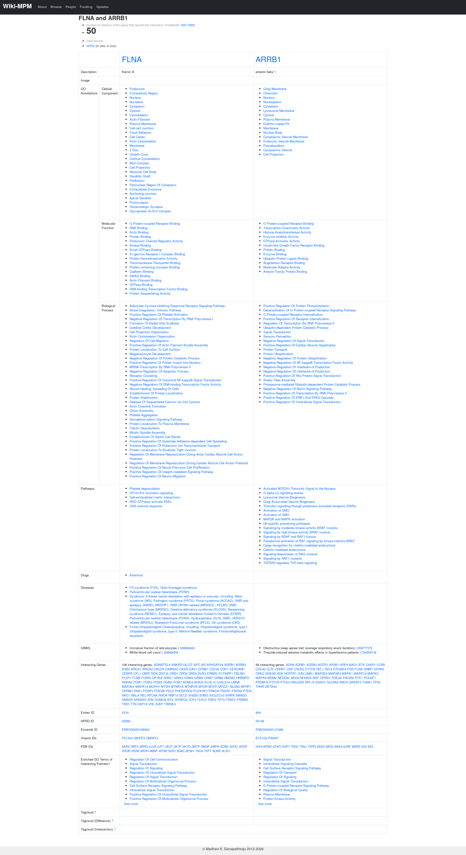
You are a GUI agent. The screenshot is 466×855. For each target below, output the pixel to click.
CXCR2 (299, 669)
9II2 (364, 746)
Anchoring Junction (143, 193)
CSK (289, 669)
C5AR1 (371, 664)
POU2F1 (370, 677)
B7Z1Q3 (261, 738)
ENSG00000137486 (269, 729)
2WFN (214, 746)
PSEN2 (237, 691)
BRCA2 (147, 669)
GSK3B (270, 673)
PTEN (247, 691)
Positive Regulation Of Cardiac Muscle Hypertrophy (299, 345)
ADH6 (290, 664)
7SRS (312, 746)
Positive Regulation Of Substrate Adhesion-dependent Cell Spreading (178, 441)
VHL (151, 704)
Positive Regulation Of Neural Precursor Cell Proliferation (170, 467)
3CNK (224, 746)
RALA (135, 695)
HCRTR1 (290, 673)
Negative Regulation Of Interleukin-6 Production (296, 367)
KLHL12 (210, 682)
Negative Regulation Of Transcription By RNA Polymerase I (171, 318)
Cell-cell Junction (142, 128)
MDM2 (272, 677)
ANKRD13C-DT (182, 664)
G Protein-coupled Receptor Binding (155, 223)
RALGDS (297, 682)
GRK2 (260, 673)
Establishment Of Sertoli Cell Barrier (155, 436)
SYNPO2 (181, 699)
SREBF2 (355, 682)
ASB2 (126, 669)
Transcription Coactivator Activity (286, 227)
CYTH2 (310, 669)
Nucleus (135, 97)
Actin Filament (140, 119)
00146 (260, 721)
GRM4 (188, 677)
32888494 (186, 648)
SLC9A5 (332, 682)
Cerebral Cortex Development (150, 327)
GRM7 (208, 677)
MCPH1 (154, 686)
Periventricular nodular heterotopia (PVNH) (159, 591)
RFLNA (152, 695)
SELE (183, 695)
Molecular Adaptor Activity (281, 267)
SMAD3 (241, 695)
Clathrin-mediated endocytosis (284, 549)
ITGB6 (167, 682)
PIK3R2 (348, 677)
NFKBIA (306, 677)
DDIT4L (163, 673)
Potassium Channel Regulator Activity (156, 241)
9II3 (370, 746)
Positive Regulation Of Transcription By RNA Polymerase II (305, 393)
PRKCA (213, 691)
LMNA (235, 682)
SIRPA (230, 695)
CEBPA (127, 673)
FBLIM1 (239, 673)
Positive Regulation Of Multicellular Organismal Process (169, 798)
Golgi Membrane (274, 88)
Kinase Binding (140, 245)
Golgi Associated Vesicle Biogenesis (289, 501)
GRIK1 (168, 677)
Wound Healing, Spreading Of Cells (154, 388)
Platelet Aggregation (144, 415)
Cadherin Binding (141, 271)
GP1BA (157, 677)
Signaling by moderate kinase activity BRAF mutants (300, 527)
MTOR (203, 686)
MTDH (165, 686)
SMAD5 (127, 699)
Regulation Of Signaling (146, 768)
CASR (183, 669)
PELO (170, 691)
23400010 (368, 652)
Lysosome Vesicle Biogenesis (284, 497)
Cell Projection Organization (149, 332)
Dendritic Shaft (140, 176)
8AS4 (338, 746)
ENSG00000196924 (136, 729)
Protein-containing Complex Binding (155, 267)
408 (258, 712)
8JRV (347, 746)
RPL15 (310, 682)
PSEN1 (225, 691)
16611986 (187, 25)
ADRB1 (300, 664)
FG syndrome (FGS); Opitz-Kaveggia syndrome (163, 587)
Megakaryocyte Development (150, 353)
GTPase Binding (141, 284)
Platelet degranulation (145, 488)
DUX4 (202, 673)
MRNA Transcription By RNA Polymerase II (160, 367)
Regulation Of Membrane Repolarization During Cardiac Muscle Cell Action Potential (189, 463)
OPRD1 (325, 677)
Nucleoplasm (272, 102)
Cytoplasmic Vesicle (277, 150)
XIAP (159, 704)
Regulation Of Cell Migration (149, 340)
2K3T (169, 746)
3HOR (126, 750)
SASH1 (321, 682)
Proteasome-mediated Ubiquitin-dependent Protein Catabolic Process (311, 384)
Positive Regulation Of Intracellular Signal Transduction (302, 401)
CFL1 (137, 673)
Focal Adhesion (140, 132)
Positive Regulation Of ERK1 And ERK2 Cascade (298, 397)
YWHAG (170, 704)
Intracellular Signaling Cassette (285, 763)
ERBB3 (212, 673)
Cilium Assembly (141, 410)
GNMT (368, 669)
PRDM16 (262, 682)
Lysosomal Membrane (278, 110)
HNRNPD (242, 677)
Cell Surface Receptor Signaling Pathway (158, 785)
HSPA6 (127, 682)
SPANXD (140, 699)
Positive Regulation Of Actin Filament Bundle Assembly (169, 345)
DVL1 (320, 669)
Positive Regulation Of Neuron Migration (158, 476)
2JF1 (160, 746)
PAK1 (138, 691)
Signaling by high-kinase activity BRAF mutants (297, 532)
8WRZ (356, 746)
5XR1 (172, 750)
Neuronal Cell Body (143, 171)
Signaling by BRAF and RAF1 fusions (289, 536)
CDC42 (214, 669)
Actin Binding (139, 232)
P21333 (127, 738)
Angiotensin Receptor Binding (284, 262)
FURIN (146, 677)
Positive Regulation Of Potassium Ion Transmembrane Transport (175, 445)
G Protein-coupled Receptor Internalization (293, 314)
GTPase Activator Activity (281, 241)
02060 (126, 721)
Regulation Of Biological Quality (285, 790)
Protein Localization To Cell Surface (155, 349)
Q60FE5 (139, 738)
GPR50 (379, 669)
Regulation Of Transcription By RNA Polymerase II (298, 323)
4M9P (154, 750)
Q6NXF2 (152, 738)
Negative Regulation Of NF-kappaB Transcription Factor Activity (308, 362)
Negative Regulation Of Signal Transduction (294, 340)
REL (143, 695)
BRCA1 (136, 669)
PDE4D (337, 677)
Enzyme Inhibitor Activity (281, 236)
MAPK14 (141, 686)
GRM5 (198, 677)
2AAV (126, 746)
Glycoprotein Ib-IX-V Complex (150, 211)
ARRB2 (241, 664)
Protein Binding (140, 236)
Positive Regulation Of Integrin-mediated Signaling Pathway (171, 471)
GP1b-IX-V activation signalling (151, 492)
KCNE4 (188, 682)
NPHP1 (246, 686)
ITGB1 (137, 682)
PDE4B (159, 691)
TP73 (221, 699)
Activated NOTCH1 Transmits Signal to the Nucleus (299, 488)
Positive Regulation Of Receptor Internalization (296, 318)
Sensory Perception (277, 336)
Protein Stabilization (144, 397)
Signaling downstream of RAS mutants (290, 554)
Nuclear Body (272, 132)
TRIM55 (242, 699)
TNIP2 (211, 699)
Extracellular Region (144, 93)
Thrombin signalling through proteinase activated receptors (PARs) (309, 506)
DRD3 (193, 673)
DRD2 (183, 673)
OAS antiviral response (146, 506)
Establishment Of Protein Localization (156, 393)
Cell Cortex (137, 136)
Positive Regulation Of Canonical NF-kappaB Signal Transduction (175, 380)
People (71, 6)
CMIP (146, 673)
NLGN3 (235, 686)
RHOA (162, 695)
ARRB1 (268, 58)
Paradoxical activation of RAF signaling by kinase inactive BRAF (309, 541)
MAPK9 (261, 677)
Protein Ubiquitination (278, 353)
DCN (154, 673)
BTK (361, 664)
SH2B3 (193, 695)
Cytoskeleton (139, 115)
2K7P (178, 746)
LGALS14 (223, 682)
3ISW (135, 750)
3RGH (144, 750)
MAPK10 (360, 673)
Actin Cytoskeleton (143, 141)
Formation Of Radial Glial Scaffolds (154, 323)
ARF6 (344, 664)
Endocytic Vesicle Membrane (283, 141)
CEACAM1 (237, 669)
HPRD (90, 46)
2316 (125, 712)
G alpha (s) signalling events (283, 492)
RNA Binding (139, 227)
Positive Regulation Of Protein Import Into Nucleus (165, 362)
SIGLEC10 (216, 695)
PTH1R (274, 682)
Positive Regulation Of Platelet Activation (159, 314)
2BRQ (144, 746)
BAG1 (353, 664)
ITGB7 (177, 682)
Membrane (137, 145)
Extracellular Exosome (145, 189)
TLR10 (201, 699)
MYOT (212, 686)
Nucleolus (136, 102)
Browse (56, 6)
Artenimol (136, 575)
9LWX (217, 750)
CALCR (159, 669)
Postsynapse (139, 202)
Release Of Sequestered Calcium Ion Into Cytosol (165, 401)
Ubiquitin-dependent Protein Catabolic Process (296, 327)
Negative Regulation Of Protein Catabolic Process (165, 358)
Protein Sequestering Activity (150, 293)
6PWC (267, 746)
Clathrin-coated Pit (276, 123)
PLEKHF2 (200, 691)
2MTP (195, 746)
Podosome (137, 88)
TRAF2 (231, 699)
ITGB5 (157, 682)
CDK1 (224, 669)
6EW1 (190, 750)
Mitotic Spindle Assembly (148, 432)
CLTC (270, 669)
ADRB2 (312, 664)
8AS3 (329, 746)
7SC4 (199, 750)
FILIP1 (126, 677)
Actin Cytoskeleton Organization (152, 336)
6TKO (277, 746)
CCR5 (381, 664)
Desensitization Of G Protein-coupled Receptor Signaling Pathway (309, 310)
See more (131, 803)
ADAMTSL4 (162, 664)
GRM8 (218, 677)
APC (197, 664)
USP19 (142, 704)
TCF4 (192, 699)
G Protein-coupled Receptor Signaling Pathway (296, 785)
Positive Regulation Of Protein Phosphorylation (296, 305)
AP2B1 (334, 664)
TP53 (376, 682)
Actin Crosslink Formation (148, 406)
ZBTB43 (271, 686)
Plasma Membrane (143, 123)
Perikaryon (137, 180)
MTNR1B (191, 686)
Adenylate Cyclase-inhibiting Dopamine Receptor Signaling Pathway (177, 305)
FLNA (132, 58)
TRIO (125, 704)
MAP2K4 (128, 686)
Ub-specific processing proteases (286, 523)
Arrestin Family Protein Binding (285, 271)
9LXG (226, 750)
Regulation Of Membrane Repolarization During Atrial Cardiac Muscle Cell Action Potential (186, 456)
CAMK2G (171, 669)
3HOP (243, 746)
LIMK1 (309, 673)
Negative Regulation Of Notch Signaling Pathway (297, 388)
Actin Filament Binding (145, 280)
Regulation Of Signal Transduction (153, 776)
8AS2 (321, 746)
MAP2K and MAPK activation (284, 519)
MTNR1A (177, 686)
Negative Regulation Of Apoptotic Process (159, 371)
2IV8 (259, 746)
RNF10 (173, 695)
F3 (220, 673)
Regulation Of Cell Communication (154, 759)
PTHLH (285, 682)
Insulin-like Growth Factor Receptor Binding (293, 245)
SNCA (343, 682)
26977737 (364, 648)
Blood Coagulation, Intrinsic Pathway (155, 310)
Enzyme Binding (274, 254)
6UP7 (286, 746)
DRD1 (174, 673)
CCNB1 (203, 669)
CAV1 (193, 669)
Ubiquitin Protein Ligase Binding (285, 258)
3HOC (233, 746)
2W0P (205, 746)
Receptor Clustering (143, 375)
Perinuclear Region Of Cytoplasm (153, 185)
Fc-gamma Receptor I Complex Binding (157, 254)
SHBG (203, 695)
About (42, 6)
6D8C (181, 750)
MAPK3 (372, 673)
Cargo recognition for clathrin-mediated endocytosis (299, 545)
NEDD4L (284, 677)
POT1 (359, 677)
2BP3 (135, 746)
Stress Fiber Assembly (279, 380)
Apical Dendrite (140, 198)
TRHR (260, 686)
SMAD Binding (140, 276)
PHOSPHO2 (183, 691)
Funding (86, 6)
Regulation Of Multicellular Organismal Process (163, 781)
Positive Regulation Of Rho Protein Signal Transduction (302, 375)
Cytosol (135, 110)
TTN (133, 704)
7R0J (303, 746)
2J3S (152, 746)
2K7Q (187, 746)
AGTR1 (323, 664)
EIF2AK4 (339, 669)
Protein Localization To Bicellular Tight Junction (163, 450)
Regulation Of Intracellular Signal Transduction (162, 772)
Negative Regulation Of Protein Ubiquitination (295, 358)
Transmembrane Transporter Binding (155, 262)
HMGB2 (229, 677)
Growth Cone (139, 154)
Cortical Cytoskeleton (145, 158)
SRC (151, 699)
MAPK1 (347, 673)
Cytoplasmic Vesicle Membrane (285, 136)
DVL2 (328, 669)
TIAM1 (367, 682)
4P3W (163, 750)
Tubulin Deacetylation (145, 428)
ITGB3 (147, 682)
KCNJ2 (199, 682)
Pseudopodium (273, 145)
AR (203, 664)
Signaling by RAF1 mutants (282, 558)
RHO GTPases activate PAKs (151, 501)
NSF (316, 677)
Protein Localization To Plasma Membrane (159, 423)
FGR (350, 669)
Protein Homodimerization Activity (153, 258)
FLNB (136, 677)
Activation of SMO (276, 510)
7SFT (208, 750)
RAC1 (126, 695)
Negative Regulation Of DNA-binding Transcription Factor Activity (175, 384)
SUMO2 (160, 699)
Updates (102, 6)
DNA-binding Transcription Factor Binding (158, 289)
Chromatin (270, 93)
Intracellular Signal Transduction (152, 790)
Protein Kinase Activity (279, 798)
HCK (280, 673)
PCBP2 (148, 691)
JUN (301, 673)
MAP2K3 (321, 673)
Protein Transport (275, 349)
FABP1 (228, 673)
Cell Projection (140, 167)
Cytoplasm (137, 106)
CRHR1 (280, 669)
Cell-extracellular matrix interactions (155, 497)
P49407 (273, 738)
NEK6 (295, 677)
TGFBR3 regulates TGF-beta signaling (290, 562)
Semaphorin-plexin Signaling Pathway (156, 419)
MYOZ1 (223, 686)
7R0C (295, 746)
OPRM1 (127, 691)
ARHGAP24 (215, 664)
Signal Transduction (277, 332)
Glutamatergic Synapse (146, 206)
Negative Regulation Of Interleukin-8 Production (296, 371)
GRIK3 (178, 677)
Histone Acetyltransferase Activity (287, 232)
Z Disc (134, 150)
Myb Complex (139, 163)
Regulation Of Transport (280, 772)
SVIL (170, 699)
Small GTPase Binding (145, 249)
